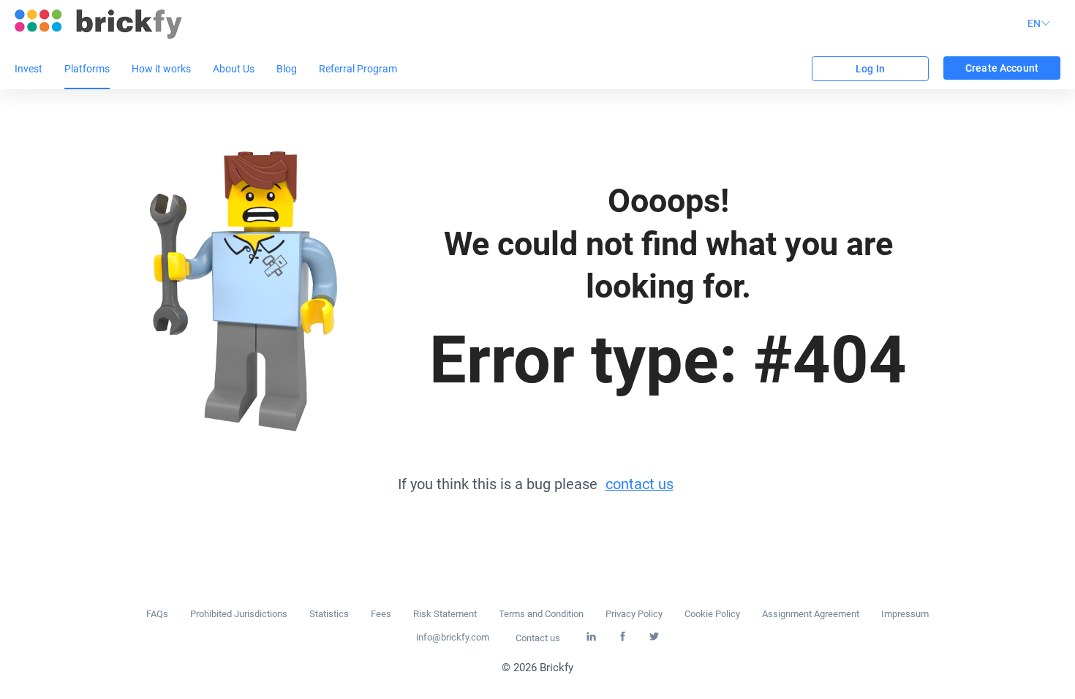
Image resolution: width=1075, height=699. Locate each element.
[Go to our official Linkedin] (591, 637)
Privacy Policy (634, 613)
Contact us (538, 637)
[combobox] (1041, 24)
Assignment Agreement (810, 613)
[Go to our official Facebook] (622, 637)
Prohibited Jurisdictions (238, 613)
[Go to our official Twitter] (654, 637)
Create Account (1001, 68)
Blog (286, 69)
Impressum (905, 613)
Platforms (87, 69)
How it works (161, 69)
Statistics (329, 613)
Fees (381, 613)
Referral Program (358, 69)
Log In (870, 69)
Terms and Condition (541, 613)
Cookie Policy (712, 613)
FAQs (157, 613)
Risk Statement (445, 613)
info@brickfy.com (452, 637)
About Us (233, 69)
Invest (28, 69)
